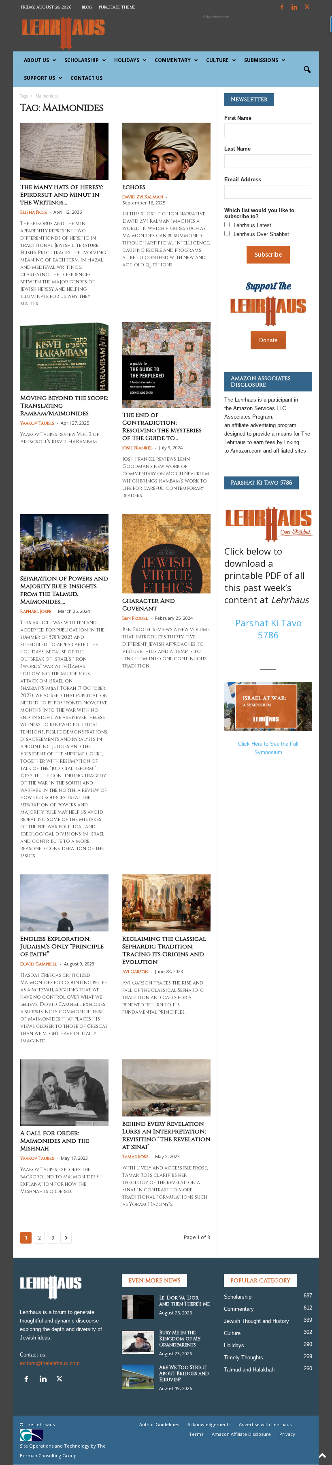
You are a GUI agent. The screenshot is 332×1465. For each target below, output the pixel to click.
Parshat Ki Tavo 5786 (268, 629)
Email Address (242, 179)
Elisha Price (33, 212)
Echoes (133, 187)
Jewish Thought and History (256, 1321)
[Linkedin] (294, 7)
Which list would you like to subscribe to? (259, 213)
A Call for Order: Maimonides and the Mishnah (54, 1141)
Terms (196, 1434)
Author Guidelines (159, 1424)
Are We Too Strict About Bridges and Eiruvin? (184, 1373)
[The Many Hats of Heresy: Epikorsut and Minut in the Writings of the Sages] (64, 151)
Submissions (261, 60)
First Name (237, 118)
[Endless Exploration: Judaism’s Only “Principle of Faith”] (64, 902)
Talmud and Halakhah (249, 1370)
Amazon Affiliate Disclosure (241, 1434)
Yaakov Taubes (37, 423)
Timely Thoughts (243, 1357)
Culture (217, 60)
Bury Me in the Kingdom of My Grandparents (179, 1338)
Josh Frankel (137, 448)
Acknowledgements (208, 1424)
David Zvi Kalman (142, 197)
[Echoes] (166, 151)
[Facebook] (282, 7)
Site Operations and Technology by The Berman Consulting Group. (63, 1451)
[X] (307, 7)
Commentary (173, 60)
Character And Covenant (148, 605)
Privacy (287, 1434)
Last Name (237, 149)
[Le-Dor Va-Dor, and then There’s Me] (138, 1307)
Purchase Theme (117, 7)
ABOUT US (36, 60)
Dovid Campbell (38, 964)
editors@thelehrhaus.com (50, 1363)
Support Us (39, 77)
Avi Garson (135, 972)
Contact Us (86, 77)
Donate (268, 340)
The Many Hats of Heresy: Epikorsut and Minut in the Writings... (61, 195)
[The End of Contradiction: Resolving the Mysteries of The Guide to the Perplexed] (166, 365)
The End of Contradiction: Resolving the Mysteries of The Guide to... (162, 426)
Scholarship (81, 60)
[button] (307, 70)
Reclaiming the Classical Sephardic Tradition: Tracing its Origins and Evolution (164, 950)
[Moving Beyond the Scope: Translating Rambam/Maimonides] (64, 356)
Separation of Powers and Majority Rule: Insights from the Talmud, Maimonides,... (64, 590)
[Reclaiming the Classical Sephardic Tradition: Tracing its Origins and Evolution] (166, 902)
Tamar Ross (135, 1157)
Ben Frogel (135, 618)
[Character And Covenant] (166, 553)
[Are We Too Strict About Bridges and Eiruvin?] (138, 1377)
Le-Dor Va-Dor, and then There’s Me (184, 1301)
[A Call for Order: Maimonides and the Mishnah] (64, 1092)
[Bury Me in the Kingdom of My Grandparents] (138, 1342)
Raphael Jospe (35, 611)
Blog (87, 7)
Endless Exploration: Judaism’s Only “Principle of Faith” (62, 947)
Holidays (126, 60)
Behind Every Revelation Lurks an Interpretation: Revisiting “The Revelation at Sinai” (166, 1135)
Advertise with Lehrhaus (265, 1424)
